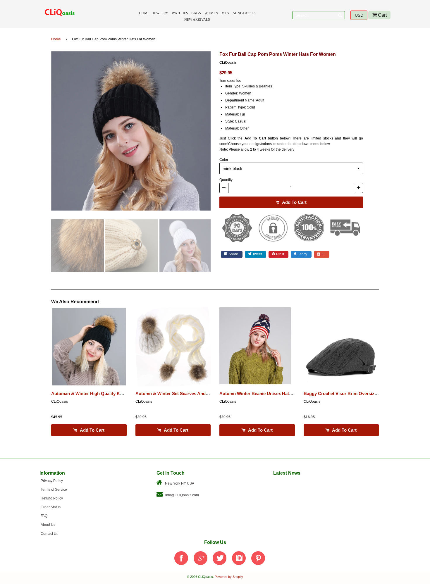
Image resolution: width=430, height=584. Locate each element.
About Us (48, 525)
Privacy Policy (52, 481)
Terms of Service (54, 489)
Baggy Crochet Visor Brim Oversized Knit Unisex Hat (358, 393)
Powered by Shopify (229, 576)
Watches (180, 13)
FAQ (44, 516)
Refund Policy (52, 498)
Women (211, 13)
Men (225, 13)
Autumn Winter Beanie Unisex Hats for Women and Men (276, 393)
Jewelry (160, 13)
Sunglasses (244, 13)
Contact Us (49, 534)
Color (223, 160)
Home (144, 13)
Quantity (226, 180)
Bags (196, 13)
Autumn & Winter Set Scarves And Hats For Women (188, 393)
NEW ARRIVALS (197, 20)
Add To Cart (294, 202)
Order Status (51, 507)
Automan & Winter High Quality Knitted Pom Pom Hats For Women (119, 393)
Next (219, 133)
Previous (42, 133)
